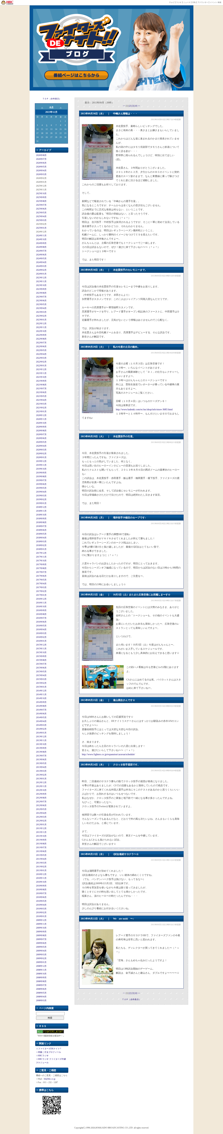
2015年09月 (41, 656)
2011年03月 (41, 863)
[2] (130, 106)
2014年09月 (41, 702)
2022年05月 (41, 350)
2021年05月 (41, 396)
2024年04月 (41, 262)
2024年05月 (41, 258)
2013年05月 (41, 763)
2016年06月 (41, 622)
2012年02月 (41, 821)
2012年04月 (41, 813)
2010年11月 (41, 878)
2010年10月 (41, 882)
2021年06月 (41, 392)
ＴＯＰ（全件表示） (51, 99)
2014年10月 (41, 698)
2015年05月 (41, 671)
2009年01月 (41, 962)
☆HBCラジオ (42, 1055)
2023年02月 (41, 316)
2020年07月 (41, 434)
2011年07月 (41, 847)
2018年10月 (41, 515)
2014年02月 (41, 729)
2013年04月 (41, 767)
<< (124, 106)
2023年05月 (41, 304)
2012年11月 (41, 786)
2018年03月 (41, 541)
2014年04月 (41, 721)
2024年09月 (41, 243)
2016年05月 (41, 625)
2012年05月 (41, 809)
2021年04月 (41, 400)
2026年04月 (41, 170)
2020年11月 (41, 419)
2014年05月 (41, 717)
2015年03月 (41, 679)
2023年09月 (41, 289)
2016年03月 (41, 633)
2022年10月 (41, 331)
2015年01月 (41, 687)
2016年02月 (41, 637)
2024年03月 (41, 266)
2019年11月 (41, 465)
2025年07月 (41, 205)
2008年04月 (41, 996)
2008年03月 (41, 1000)
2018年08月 (41, 522)
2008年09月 (41, 977)
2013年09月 (41, 748)
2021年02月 (41, 407)
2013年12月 (41, 736)
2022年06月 (41, 346)
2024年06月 (41, 254)
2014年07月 (41, 710)
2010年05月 (41, 901)
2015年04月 (41, 675)
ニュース (186, 2)
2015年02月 (41, 683)
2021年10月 (41, 377)
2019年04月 (41, 492)
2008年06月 (41, 989)
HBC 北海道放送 (7, 2)
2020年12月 (41, 415)
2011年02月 (41, 866)
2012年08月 (41, 798)
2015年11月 (41, 648)
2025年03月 (41, 220)
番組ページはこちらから (76, 75)
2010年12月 (41, 874)
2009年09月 (41, 931)
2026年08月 (41, 155)
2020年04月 (41, 446)
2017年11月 (41, 557)
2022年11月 (41, 327)
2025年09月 (41, 197)
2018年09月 (41, 518)
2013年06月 (41, 759)
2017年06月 (41, 576)
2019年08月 (41, 476)
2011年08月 (41, 843)
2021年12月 (41, 369)
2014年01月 (41, 733)
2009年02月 (41, 958)
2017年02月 (41, 591)
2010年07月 (41, 893)
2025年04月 (41, 216)
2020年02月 (41, 453)
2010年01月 (41, 916)
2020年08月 (41, 430)
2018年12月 (41, 507)
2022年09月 (41, 335)
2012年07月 (41, 801)
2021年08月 (41, 385)
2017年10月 (41, 560)
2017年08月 (41, 568)
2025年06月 (41, 209)
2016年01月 (41, 641)
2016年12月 (41, 599)
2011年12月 (41, 828)
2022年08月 (41, 339)
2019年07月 (41, 480)
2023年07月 (41, 297)
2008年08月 (41, 981)
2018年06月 (41, 530)
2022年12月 (41, 323)
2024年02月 (41, 270)
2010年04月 (41, 905)
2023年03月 (41, 312)
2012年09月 (41, 794)
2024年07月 (41, 251)
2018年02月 (41, 545)
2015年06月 (41, 668)
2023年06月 (41, 300)
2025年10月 (41, 193)
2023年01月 (41, 319)
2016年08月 (41, 614)
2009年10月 (41, 928)
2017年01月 (41, 595)
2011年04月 (41, 859)
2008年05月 (41, 993)
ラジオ (178, 2)
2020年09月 (41, 427)
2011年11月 (41, 832)
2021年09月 (41, 381)
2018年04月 (41, 537)
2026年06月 (41, 163)
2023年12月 (41, 277)
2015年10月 (41, 652)
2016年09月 (41, 610)
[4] (136, 106)
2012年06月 (41, 805)
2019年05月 (41, 488)
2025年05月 (41, 212)
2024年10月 (41, 239)
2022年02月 (41, 362)
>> (139, 106)
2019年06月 (41, 484)
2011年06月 (41, 851)
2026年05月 (41, 167)
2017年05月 (41, 580)
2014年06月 (41, 713)
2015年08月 (41, 660)
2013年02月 (41, 775)
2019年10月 (41, 469)
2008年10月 (41, 973)
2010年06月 (41, 897)
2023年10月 (41, 285)
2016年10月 (41, 606)
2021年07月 (41, 388)
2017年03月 (41, 587)
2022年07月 (41, 342)
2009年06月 (41, 943)
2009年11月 (41, 924)
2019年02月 (41, 499)
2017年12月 (41, 553)
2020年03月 (41, 450)
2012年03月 (41, 817)
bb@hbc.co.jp (49, 1079)
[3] (133, 106)
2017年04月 (41, 583)
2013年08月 (41, 752)
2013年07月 (41, 755)
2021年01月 (41, 411)
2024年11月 (41, 235)
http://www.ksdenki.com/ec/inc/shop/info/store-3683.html (144, 409)
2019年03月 (41, 495)
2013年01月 (41, 778)
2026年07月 (41, 159)
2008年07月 (41, 985)
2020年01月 (41, 457)
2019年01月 (41, 503)
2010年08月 (41, 889)
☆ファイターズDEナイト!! (48, 1048)
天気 (194, 2)
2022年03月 (41, 358)
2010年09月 (41, 886)
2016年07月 (41, 618)
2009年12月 (41, 920)
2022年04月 (41, 354)
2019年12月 (41, 461)
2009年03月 (41, 954)
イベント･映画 (215, 2)
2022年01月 (41, 365)
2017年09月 (41, 564)
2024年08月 (41, 247)
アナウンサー (203, 2)
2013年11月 (41, 740)
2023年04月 (41, 308)
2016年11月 (41, 603)
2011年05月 (41, 855)
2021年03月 (41, 404)
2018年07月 (41, 526)
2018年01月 (41, 549)
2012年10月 (41, 790)
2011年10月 (41, 836)
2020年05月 (41, 442)
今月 (51, 107)
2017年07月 (41, 572)
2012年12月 (41, 782)
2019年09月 (41, 472)
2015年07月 (41, 664)
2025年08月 (41, 201)
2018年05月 (41, 534)
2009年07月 (41, 939)
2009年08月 (41, 935)
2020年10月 (41, 423)
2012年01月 (41, 824)
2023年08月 (41, 293)
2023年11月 (41, 281)
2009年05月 (41, 947)
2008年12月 (41, 966)
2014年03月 (41, 725)
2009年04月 (41, 951)
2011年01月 (41, 870)
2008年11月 (41, 970)
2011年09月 (41, 840)
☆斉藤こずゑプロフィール (48, 1052)
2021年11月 (41, 373)
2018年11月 (41, 511)
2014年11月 (41, 694)
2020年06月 (41, 438)
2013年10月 (41, 744)
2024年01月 (41, 274)
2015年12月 (41, 645)
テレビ (171, 2)
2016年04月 (41, 629)
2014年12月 (41, 690)
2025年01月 (41, 228)
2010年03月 (41, 908)
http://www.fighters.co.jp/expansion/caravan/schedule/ (108, 754)
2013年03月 (41, 771)
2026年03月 (41, 174)
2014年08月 (41, 706)
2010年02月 (41, 912)
